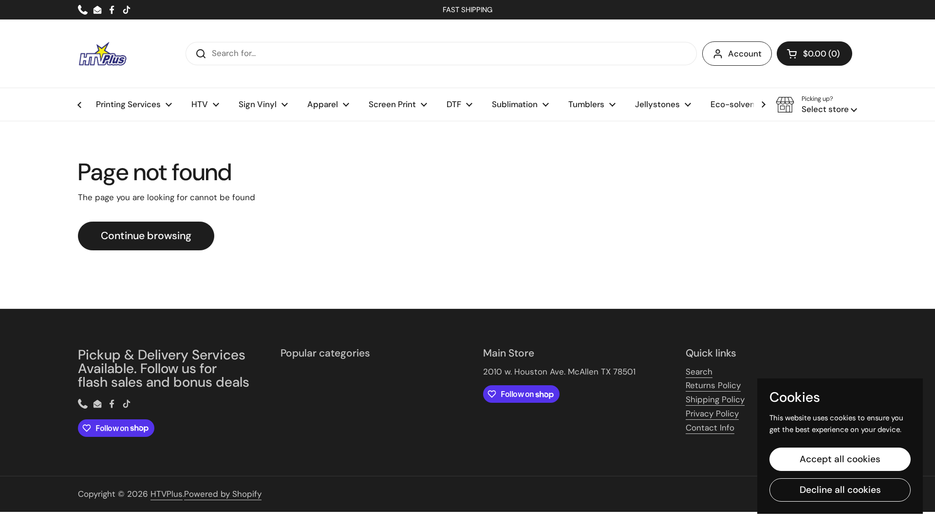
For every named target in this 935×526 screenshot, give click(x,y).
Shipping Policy (715, 399)
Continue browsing (146, 236)
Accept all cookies (840, 459)
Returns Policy (713, 385)
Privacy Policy (712, 413)
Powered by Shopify (223, 493)
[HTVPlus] (102, 53)
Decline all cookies (840, 490)
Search (699, 371)
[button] (814, 53)
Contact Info (710, 427)
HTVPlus (166, 493)
